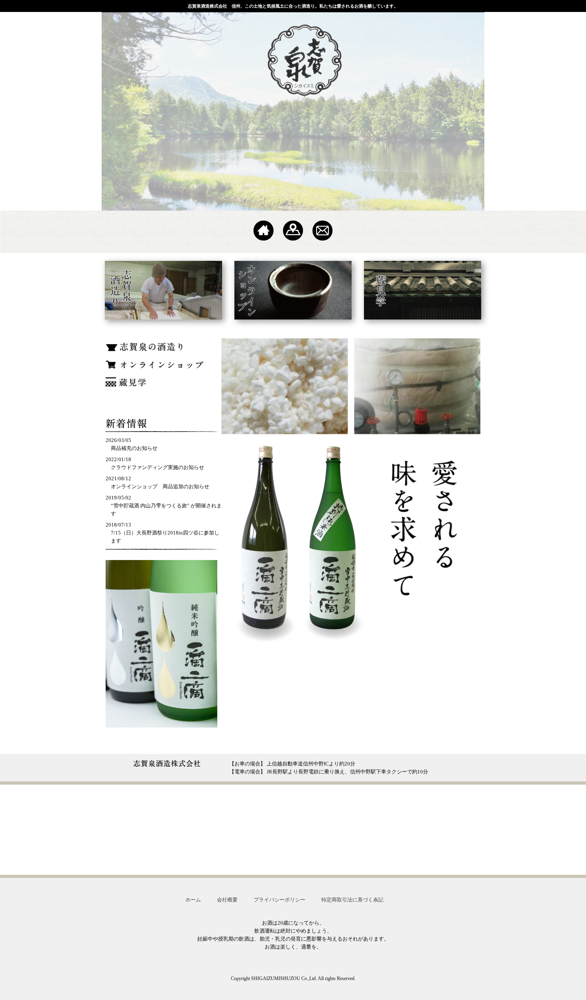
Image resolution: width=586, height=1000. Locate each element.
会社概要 (227, 900)
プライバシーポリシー (279, 900)
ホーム (193, 900)
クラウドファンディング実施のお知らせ (157, 467)
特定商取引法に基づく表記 (352, 900)
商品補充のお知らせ (134, 448)
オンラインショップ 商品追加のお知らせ (160, 486)
